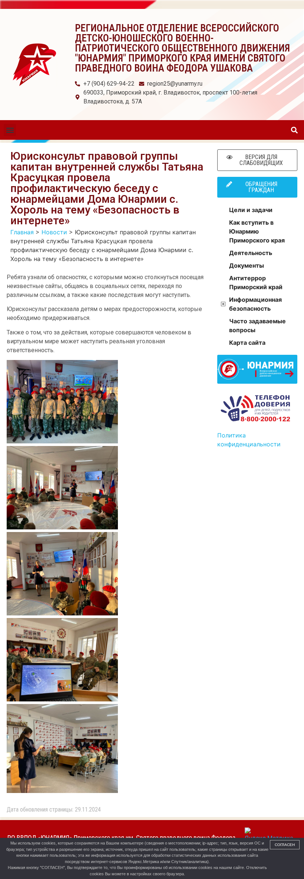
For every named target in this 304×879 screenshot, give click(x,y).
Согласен (285, 845)
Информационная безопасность (255, 304)
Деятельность (250, 253)
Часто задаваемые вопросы (257, 325)
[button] (10, 130)
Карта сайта (247, 342)
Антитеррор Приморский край (255, 282)
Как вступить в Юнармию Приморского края (257, 231)
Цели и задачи (250, 210)
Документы (246, 265)
